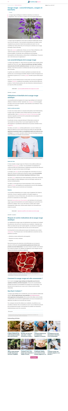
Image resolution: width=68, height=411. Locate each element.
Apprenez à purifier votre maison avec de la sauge (28, 210)
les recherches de (28, 114)
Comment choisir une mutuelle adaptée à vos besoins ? (54, 353)
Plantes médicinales (18, 5)
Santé (35, 332)
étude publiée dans (19, 200)
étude (18, 127)
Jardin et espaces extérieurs (13, 332)
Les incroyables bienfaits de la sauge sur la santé (28, 88)
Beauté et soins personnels (26, 350)
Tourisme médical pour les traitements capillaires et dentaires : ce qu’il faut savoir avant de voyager (40, 335)
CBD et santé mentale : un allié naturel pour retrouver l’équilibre (13, 353)
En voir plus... (34, 357)
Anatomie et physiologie (39, 350)
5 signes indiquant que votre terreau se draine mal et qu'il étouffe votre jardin (14, 335)
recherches (14, 81)
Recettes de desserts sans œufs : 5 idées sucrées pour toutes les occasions (27, 335)
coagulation (10, 125)
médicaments (10, 231)
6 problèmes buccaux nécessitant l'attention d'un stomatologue (53, 335)
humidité (27, 75)
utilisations (31, 101)
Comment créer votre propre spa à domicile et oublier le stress (27, 353)
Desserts (22, 332)
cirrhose (13, 185)
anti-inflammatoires (34, 295)
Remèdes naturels (11, 5)
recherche (14, 50)
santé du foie (15, 165)
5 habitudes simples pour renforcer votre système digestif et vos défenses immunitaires (40, 353)
